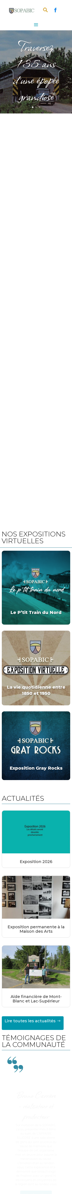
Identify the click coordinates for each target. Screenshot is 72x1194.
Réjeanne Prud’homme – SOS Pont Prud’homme (36, 1118)
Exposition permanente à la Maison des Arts (36, 929)
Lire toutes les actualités (30, 1020)
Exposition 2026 (36, 861)
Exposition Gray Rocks (36, 768)
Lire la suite (36, 1188)
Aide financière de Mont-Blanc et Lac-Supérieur (36, 998)
